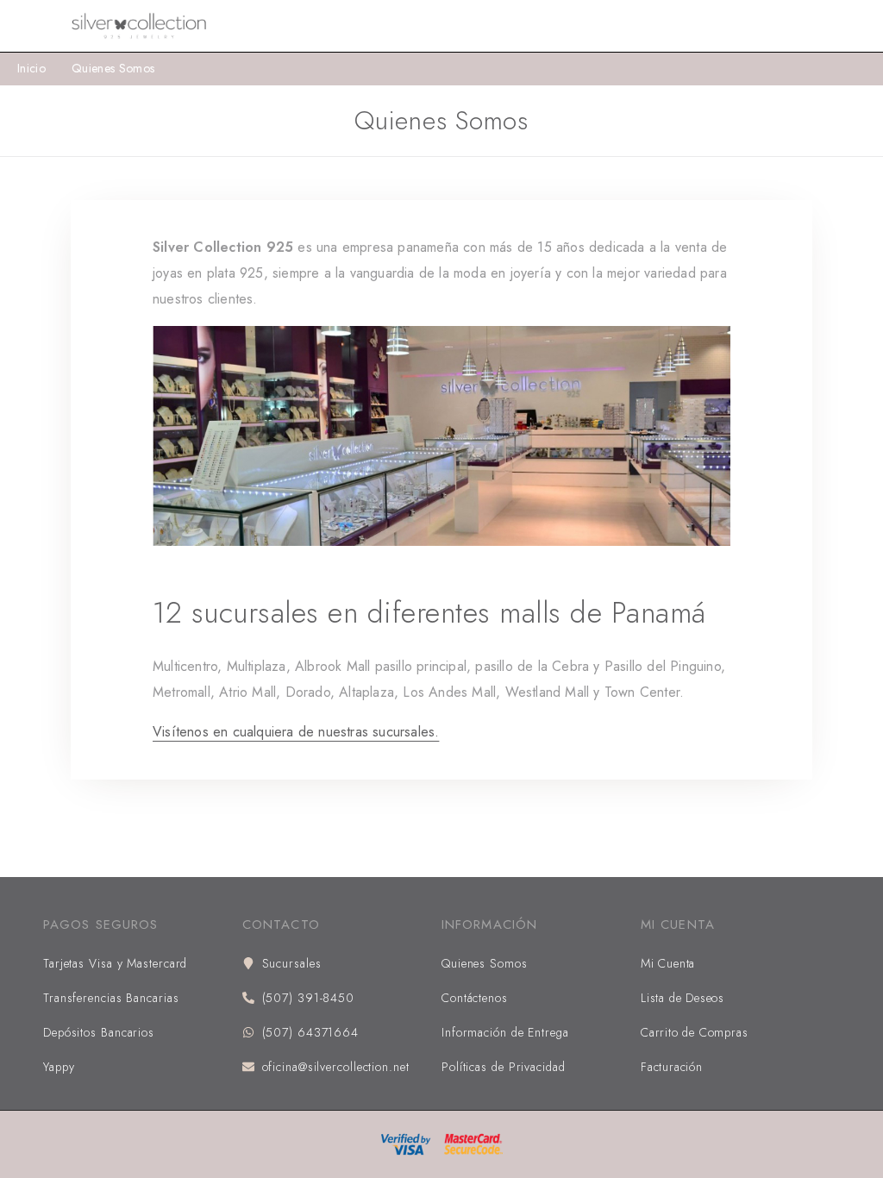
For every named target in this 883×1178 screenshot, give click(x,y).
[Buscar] (804, 26)
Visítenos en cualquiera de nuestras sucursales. (296, 732)
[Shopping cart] (859, 26)
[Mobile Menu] (34, 26)
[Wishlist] (831, 26)
